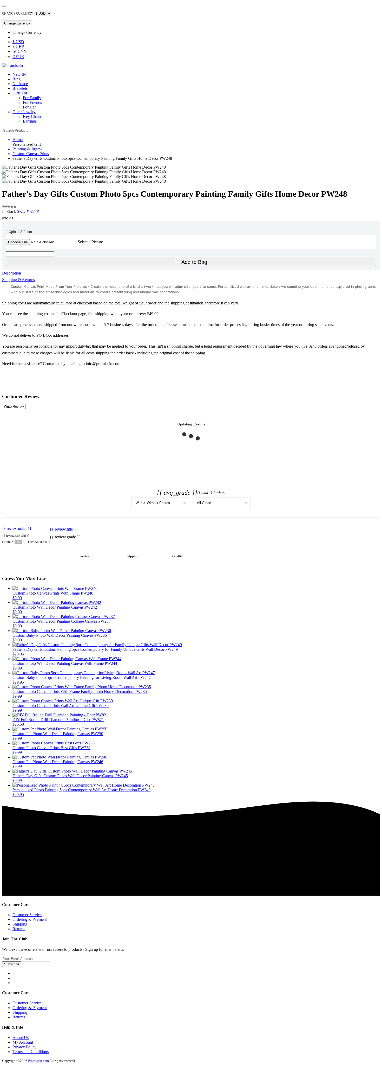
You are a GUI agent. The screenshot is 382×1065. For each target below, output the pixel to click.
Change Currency (17, 23)
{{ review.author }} (16, 529)
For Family (32, 97)
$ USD (18, 42)
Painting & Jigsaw (27, 149)
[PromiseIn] (12, 65)
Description (11, 273)
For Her (29, 107)
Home (17, 139)
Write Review (14, 407)
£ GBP (18, 46)
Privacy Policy (24, 1047)
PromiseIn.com (38, 1061)
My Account (22, 1042)
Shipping (19, 924)
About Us (20, 1037)
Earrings (30, 121)
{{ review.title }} (64, 529)
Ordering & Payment (29, 919)
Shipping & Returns (18, 279)
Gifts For (19, 93)
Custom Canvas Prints (30, 153)
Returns (18, 929)
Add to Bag (194, 262)
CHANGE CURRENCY (17, 13)
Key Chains (32, 116)
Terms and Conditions (30, 1051)
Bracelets (20, 88)
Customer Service (27, 915)
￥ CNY (19, 51)
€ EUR (18, 56)
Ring (16, 79)
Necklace (20, 83)
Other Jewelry (24, 112)
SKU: (28, 211)
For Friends (32, 102)
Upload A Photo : (20, 232)
